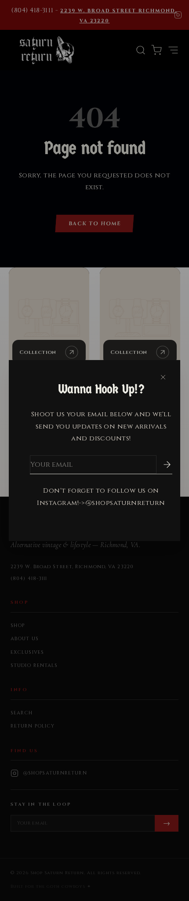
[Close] (163, 377)
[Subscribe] (160, 464)
